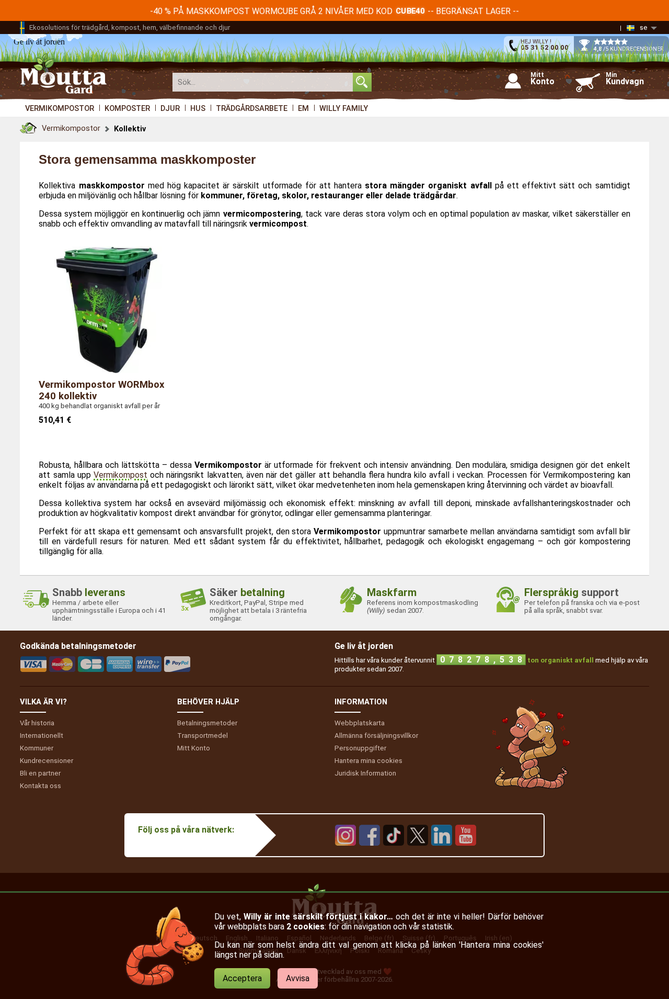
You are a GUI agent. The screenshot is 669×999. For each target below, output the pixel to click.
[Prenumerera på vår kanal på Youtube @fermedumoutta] (466, 853)
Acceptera (242, 978)
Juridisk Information (365, 773)
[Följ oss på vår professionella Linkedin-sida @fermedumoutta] (442, 853)
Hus (197, 108)
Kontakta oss (40, 786)
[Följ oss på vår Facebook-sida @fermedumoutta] (369, 853)
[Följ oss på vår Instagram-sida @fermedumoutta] (345, 853)
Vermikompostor (59, 108)
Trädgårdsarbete (251, 108)
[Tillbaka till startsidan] (28, 125)
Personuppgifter (360, 748)
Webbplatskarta (359, 723)
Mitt (193, 748)
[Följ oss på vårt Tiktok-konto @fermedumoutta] (394, 853)
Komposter (127, 108)
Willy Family (343, 108)
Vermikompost (120, 475)
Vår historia (37, 723)
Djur (170, 108)
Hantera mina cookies (368, 761)
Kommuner (36, 748)
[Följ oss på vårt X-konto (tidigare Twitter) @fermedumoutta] (418, 853)
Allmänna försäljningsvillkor (376, 735)
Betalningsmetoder (207, 723)
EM (303, 108)
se (644, 27)
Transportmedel (202, 735)
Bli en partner (40, 773)
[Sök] (362, 82)
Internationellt (41, 735)
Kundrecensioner (46, 761)
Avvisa (297, 978)
